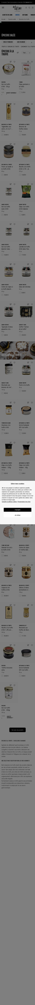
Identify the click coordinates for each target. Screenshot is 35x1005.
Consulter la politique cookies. (9, 501)
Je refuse (17, 515)
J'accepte (17, 510)
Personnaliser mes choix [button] (24, 501)
